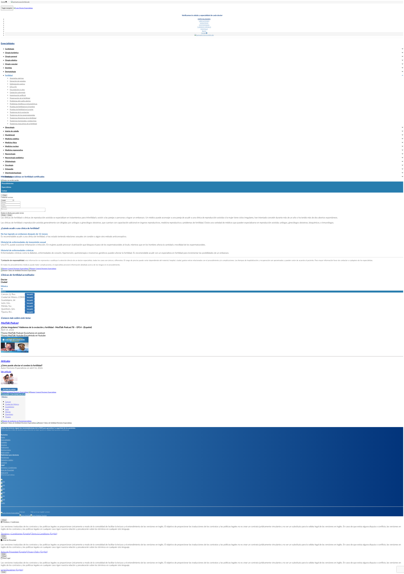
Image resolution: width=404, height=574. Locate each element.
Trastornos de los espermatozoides (22, 115)
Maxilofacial (10, 135)
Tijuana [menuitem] (8, 417)
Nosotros (4, 445)
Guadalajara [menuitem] (9, 407)
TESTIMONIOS (204, 25)
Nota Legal (4, 473)
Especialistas (6, 187)
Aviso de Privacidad (7, 470)
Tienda (3, 2)
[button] (202, 287)
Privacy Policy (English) (37, 551)
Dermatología (10, 71)
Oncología (9, 165)
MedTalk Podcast (9, 322)
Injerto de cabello (12, 131)
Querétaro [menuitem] (9, 414)
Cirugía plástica (11, 60)
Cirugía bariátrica (12, 53)
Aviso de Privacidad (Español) (14, 551)
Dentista (8, 68)
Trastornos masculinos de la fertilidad (23, 124)
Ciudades (4, 442)
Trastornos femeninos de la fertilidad (23, 118)
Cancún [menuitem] (8, 402)
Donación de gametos (18, 81)
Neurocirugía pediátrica (14, 158)
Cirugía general (11, 56)
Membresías (5, 457)
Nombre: (4, 200)
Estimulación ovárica (17, 84)
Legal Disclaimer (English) (12, 569)
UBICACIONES (204, 21)
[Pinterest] (3, 496)
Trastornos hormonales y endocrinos (23, 121)
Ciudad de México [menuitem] (12, 404)
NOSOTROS (204, 23)
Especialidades (8, 43)
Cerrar (9, 215)
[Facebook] (3, 485)
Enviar (4, 215)
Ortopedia (9, 169)
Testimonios (5, 447)
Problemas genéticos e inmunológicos (23, 104)
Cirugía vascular (11, 64)
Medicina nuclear (12, 146)
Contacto (4, 462)
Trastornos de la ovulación (19, 112)
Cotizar (4, 191)
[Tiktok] (3, 499)
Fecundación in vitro (17, 89)
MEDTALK (204, 29)
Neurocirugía (10, 154)
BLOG (204, 31)
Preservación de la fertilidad (20, 98)
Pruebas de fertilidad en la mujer (21, 109)
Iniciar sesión (5, 452)
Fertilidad (9, 75)
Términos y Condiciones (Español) (16, 533)
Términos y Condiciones (9, 467)
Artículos (5, 361)
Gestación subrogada (17, 92)
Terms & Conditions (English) (44, 533)
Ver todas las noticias (9, 389)
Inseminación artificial (18, 95)
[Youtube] (3, 492)
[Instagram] (3, 489)
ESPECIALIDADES (204, 19)
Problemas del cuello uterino (20, 101)
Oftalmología (10, 161)
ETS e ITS (13, 87)
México (4, 397)
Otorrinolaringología (13, 173)
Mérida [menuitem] (8, 412)
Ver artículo (6, 371)
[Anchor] (3, 481)
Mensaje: (4, 207)
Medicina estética (12, 139)
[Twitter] (3, 503)
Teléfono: (4, 204)
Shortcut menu (6, 450)
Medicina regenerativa (14, 150)
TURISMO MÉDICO (204, 27)
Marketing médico (7, 460)
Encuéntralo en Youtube (35, 335)
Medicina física (11, 142)
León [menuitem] (7, 409)
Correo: (3, 202)
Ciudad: (3, 198)
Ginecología (9, 127)
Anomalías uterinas (17, 78)
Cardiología (9, 49)
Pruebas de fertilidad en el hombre (22, 107)
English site (25, 2)
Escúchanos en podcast (34, 333)
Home (3, 437)
